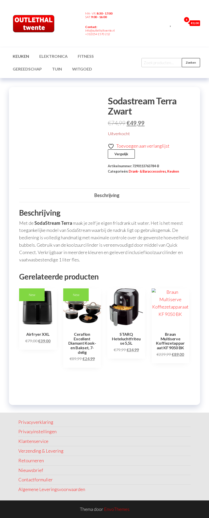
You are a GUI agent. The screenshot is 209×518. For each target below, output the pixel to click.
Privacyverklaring (35, 422)
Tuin (57, 68)
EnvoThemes (116, 509)
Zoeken (191, 62)
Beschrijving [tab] (107, 195)
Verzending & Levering (40, 451)
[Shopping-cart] (131, 30)
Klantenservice (33, 441)
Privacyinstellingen (37, 431)
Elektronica (53, 56)
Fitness (86, 56)
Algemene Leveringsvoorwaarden (51, 489)
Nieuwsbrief (30, 470)
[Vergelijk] (165, 23)
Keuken (21, 56)
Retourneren (31, 460)
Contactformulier (35, 479)
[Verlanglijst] (171, 23)
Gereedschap (27, 68)
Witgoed (82, 68)
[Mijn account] (176, 23)
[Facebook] (123, 30)
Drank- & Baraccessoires (147, 171)
